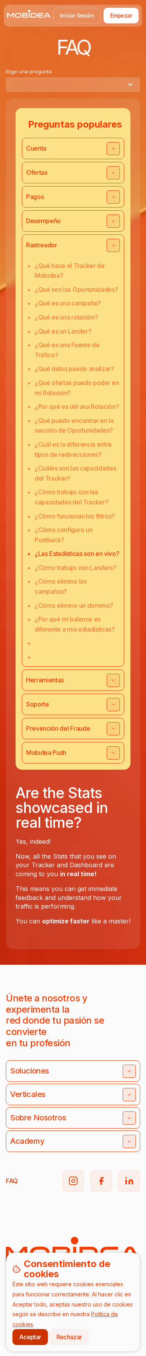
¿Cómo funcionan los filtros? (75, 516)
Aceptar (30, 1337)
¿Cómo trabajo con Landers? (75, 568)
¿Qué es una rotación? (66, 317)
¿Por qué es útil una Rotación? (77, 406)
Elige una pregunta (29, 71)
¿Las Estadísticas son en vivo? (77, 553)
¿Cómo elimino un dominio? (74, 605)
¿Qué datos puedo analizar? (74, 369)
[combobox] (73, 84)
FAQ (12, 1181)
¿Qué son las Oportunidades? (76, 289)
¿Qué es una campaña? (68, 303)
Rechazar (69, 1337)
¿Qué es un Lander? (63, 331)
